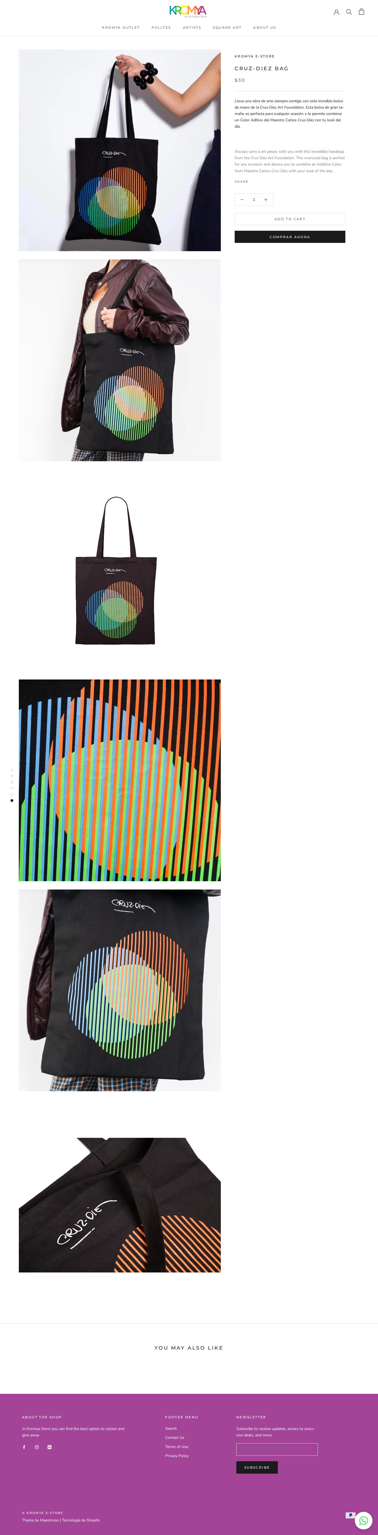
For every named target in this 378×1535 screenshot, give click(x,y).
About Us (264, 27)
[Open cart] (361, 11)
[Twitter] (261, 180)
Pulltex (161, 27)
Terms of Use (176, 1446)
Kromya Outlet (121, 27)
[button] (363, 1520)
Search (171, 1428)
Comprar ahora (290, 237)
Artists (192, 27)
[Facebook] (253, 180)
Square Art (227, 27)
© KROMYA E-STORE (42, 1513)
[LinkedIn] (49, 1447)
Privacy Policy (177, 1455)
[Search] (349, 11)
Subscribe (257, 1467)
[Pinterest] (268, 180)
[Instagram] (37, 1447)
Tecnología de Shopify (81, 1520)
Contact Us (174, 1437)
